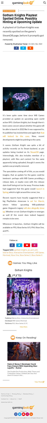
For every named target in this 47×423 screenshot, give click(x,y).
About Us (13, 399)
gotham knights (20, 250)
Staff (20, 399)
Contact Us (4, 399)
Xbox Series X (36, 255)
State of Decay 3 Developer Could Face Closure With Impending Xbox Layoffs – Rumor (22, 366)
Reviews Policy (28, 394)
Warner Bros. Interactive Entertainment (18, 252)
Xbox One (15, 255)
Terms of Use (5, 394)
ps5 (36, 250)
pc (29, 250)
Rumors (11, 11)
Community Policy (6, 396)
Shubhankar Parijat (20, 44)
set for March (37, 201)
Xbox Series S (25, 255)
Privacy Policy (16, 394)
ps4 (32, 250)
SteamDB (34, 152)
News (5, 11)
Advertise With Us (6, 402)
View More (23, 327)
